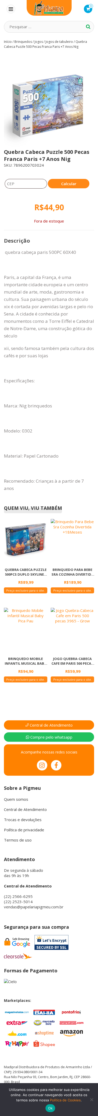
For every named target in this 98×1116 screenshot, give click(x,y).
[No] (91, 1099)
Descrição (17, 240)
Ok (50, 1108)
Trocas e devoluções (23, 819)
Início (8, 41)
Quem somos (16, 799)
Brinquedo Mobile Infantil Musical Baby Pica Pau (25, 661)
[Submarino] (17, 1032)
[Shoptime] (44, 1032)
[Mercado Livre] (44, 1022)
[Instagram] (42, 765)
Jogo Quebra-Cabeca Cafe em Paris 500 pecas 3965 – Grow (72, 661)
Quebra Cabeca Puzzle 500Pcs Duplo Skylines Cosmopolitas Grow (26, 572)
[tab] (17, 241)
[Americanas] (71, 1022)
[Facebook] (56, 765)
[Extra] (17, 1022)
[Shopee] (44, 1043)
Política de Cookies (65, 1100)
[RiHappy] (17, 1043)
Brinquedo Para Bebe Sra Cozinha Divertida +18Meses (72, 572)
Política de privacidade (24, 829)
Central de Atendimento (51, 725)
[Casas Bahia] (44, 1011)
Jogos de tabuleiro (59, 41)
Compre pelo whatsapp (50, 737)
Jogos (38, 41)
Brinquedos (23, 41)
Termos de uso (18, 840)
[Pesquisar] (88, 26)
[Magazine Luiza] (17, 1011)
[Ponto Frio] (71, 1011)
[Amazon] (71, 1032)
